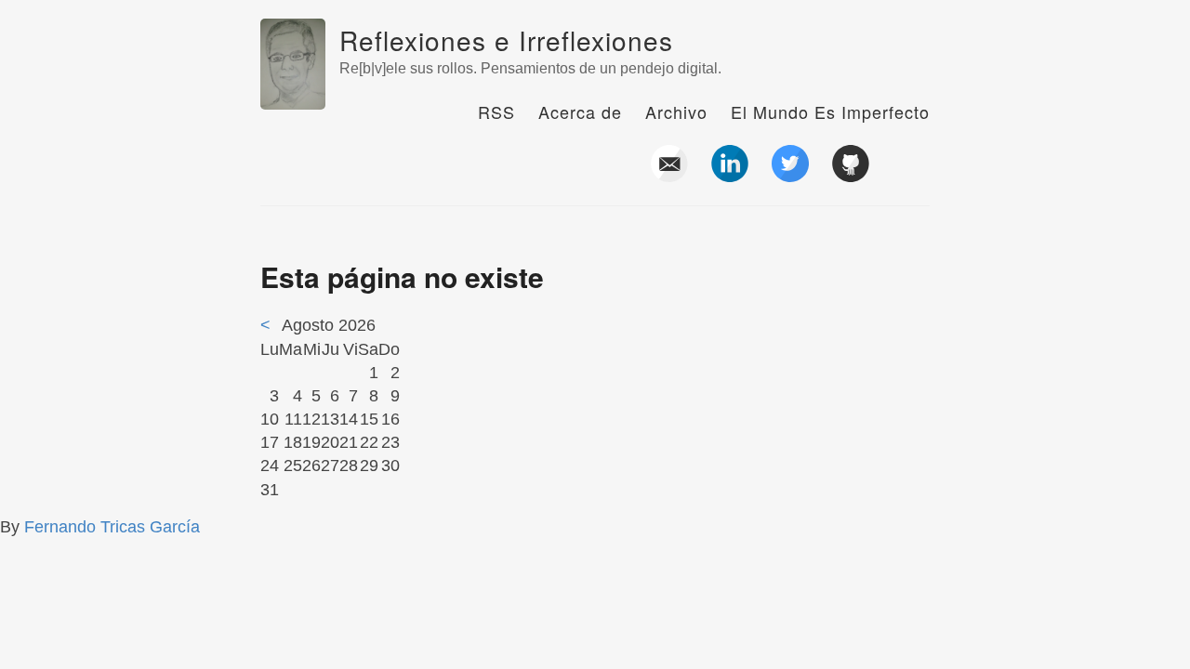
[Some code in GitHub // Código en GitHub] (850, 175)
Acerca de (580, 111)
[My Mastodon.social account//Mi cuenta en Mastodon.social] (911, 175)
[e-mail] (669, 175)
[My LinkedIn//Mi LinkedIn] (729, 175)
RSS (496, 111)
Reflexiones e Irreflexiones (506, 40)
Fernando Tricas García (112, 527)
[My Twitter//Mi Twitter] (790, 175)
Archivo (676, 111)
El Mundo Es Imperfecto (830, 111)
